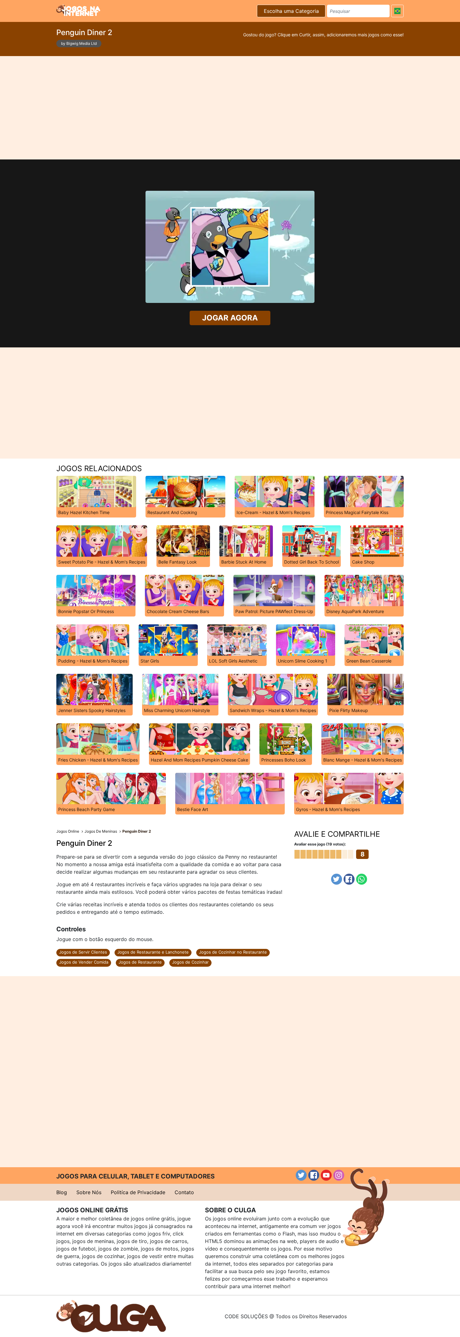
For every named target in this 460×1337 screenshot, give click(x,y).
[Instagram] (338, 1175)
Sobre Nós (88, 1192)
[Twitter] (336, 879)
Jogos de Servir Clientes (83, 952)
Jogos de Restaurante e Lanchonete (153, 952)
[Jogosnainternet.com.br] (78, 10)
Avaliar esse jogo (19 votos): (320, 844)
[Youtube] (326, 1175)
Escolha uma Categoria (291, 11)
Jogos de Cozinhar (190, 962)
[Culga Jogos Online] (111, 1316)
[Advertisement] (230, 108)
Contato (184, 1192)
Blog (61, 1192)
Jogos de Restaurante (140, 962)
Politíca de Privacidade (138, 1192)
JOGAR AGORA (230, 317)
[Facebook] (349, 879)
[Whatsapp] (361, 879)
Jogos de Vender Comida (83, 962)
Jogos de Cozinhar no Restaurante (233, 952)
